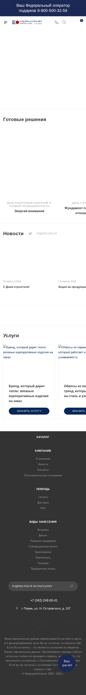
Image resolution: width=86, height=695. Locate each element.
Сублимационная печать (43, 546)
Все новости (82, 233)
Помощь (43, 489)
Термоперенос (43, 552)
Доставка (43, 502)
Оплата (43, 497)
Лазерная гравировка (43, 540)
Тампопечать (43, 557)
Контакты (43, 469)
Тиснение (43, 563)
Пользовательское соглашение (43, 475)
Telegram (48, 624)
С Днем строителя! (16, 286)
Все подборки (82, 119)
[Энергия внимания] (29, 162)
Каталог (43, 437)
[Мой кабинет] (71, 22)
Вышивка (43, 529)
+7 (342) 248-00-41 (44, 600)
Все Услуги (82, 335)
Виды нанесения (43, 521)
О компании (43, 458)
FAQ (43, 508)
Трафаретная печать (43, 568)
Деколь (43, 535)
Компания (43, 450)
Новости (43, 464)
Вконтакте (38, 624)
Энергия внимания (29, 211)
